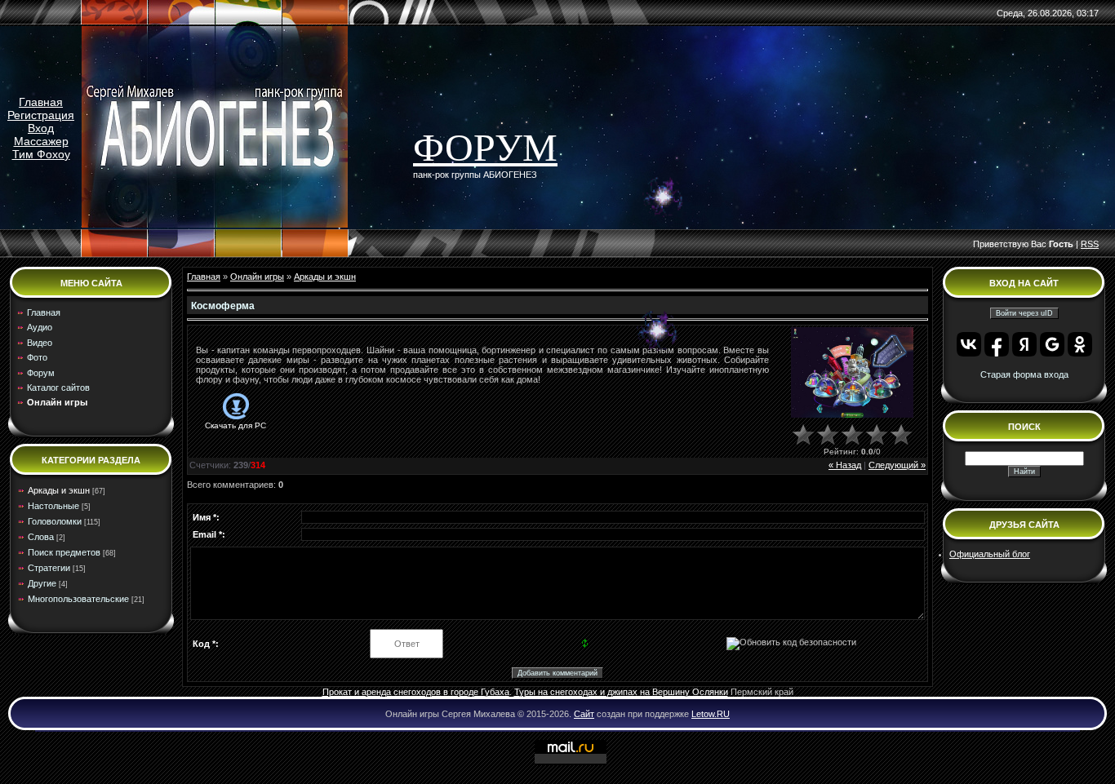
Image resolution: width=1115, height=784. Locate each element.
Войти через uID (1024, 313)
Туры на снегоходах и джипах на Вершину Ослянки (621, 692)
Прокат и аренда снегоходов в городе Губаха (415, 692)
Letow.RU (710, 714)
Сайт (584, 714)
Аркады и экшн (59, 490)
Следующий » (897, 465)
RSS (1090, 244)
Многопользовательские (78, 599)
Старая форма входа (1024, 374)
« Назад (844, 465)
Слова (41, 537)
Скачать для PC (235, 425)
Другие (42, 583)
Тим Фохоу (41, 154)
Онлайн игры (257, 276)
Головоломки (55, 521)
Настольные (53, 506)
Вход (41, 128)
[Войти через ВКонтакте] (969, 344)
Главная (41, 102)
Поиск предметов (64, 552)
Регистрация (40, 115)
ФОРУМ (485, 147)
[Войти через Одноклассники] (1080, 344)
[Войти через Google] (1052, 344)
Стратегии (49, 568)
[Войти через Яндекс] (1024, 344)
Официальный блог (989, 554)
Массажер (41, 141)
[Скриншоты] (852, 372)
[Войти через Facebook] (996, 344)
